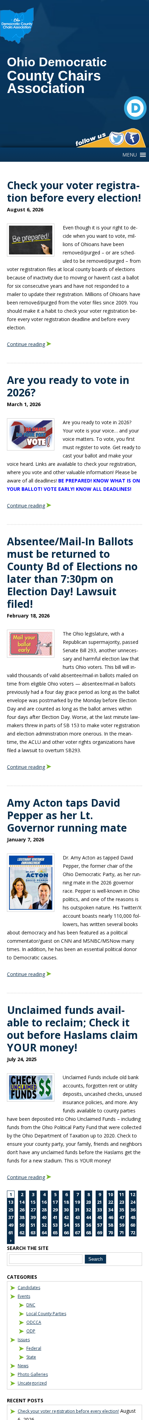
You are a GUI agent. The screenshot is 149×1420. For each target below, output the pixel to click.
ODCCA (33, 1322)
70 (110, 1232)
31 (77, 1210)
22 (110, 1202)
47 (121, 1217)
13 (10, 1202)
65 (55, 1232)
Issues (24, 1340)
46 (110, 1217)
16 (44, 1202)
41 (55, 1217)
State (31, 1357)
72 (132, 1232)
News (23, 1366)
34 (110, 1210)
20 (88, 1202)
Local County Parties (46, 1314)
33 (99, 1210)
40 (44, 1217)
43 (77, 1217)
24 (132, 1202)
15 (32, 1202)
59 (121, 1225)
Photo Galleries (33, 1374)
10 (110, 1194)
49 (10, 1225)
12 (132, 1194)
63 (32, 1232)
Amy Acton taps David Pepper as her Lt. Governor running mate (67, 815)
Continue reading (26, 344)
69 (99, 1232)
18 (66, 1202)
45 (99, 1217)
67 (77, 1232)
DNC (30, 1305)
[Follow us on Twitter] (116, 138)
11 (121, 1194)
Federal (33, 1348)
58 (110, 1225)
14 (21, 1202)
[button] (129, 155)
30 (66, 1210)
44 (88, 1217)
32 (88, 1210)
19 (77, 1202)
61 (10, 1232)
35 (121, 1210)
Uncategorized (32, 1383)
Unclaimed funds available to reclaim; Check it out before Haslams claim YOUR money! (72, 1029)
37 (10, 1217)
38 (21, 1217)
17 (55, 1202)
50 (21, 1225)
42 (66, 1217)
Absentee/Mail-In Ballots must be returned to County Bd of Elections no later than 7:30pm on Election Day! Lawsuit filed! (72, 572)
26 (21, 1210)
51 (32, 1225)
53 (55, 1225)
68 (88, 1232)
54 (66, 1225)
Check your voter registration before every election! (74, 191)
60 (132, 1225)
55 (77, 1225)
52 (44, 1225)
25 (10, 1210)
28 (44, 1210)
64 (44, 1232)
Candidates (29, 1288)
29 (55, 1210)
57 (99, 1225)
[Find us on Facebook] (132, 138)
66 (66, 1232)
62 (21, 1232)
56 (88, 1225)
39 (32, 1217)
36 (132, 1210)
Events (24, 1296)
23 (121, 1202)
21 (99, 1202)
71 (121, 1232)
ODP (30, 1331)
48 (132, 1217)
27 (32, 1210)
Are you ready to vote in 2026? (68, 386)
